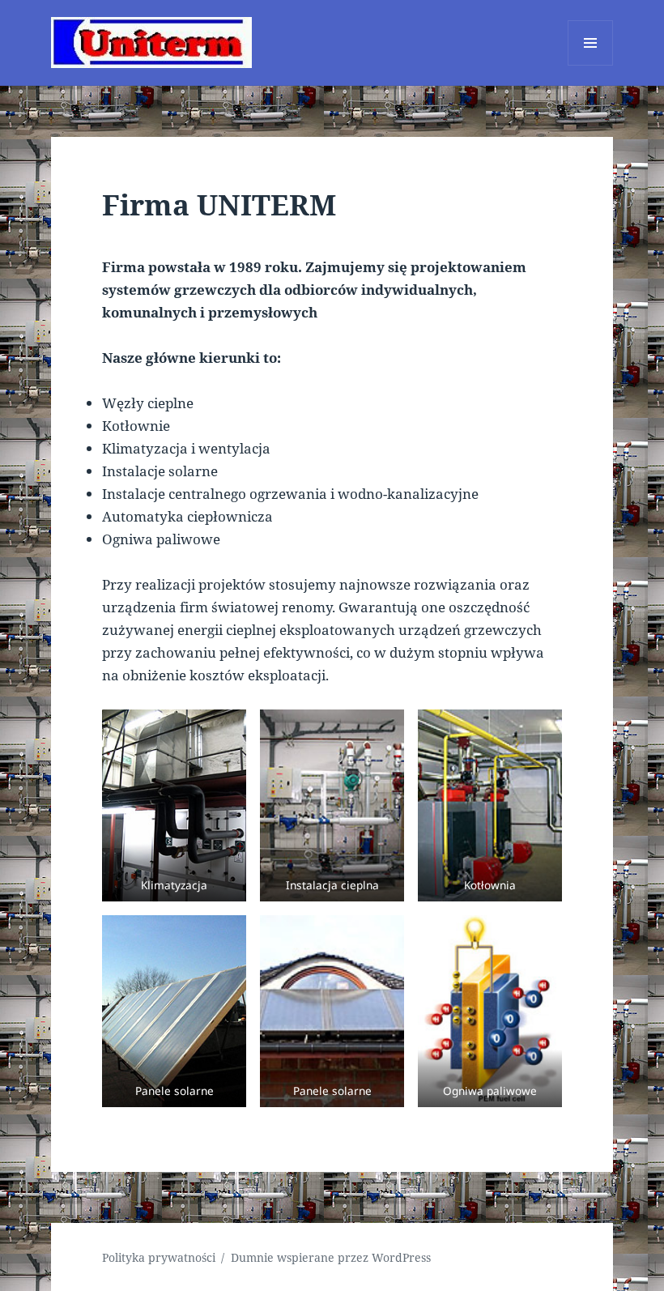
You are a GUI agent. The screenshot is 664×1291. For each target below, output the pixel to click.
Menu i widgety (590, 65)
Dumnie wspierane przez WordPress (331, 1257)
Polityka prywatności (158, 1257)
